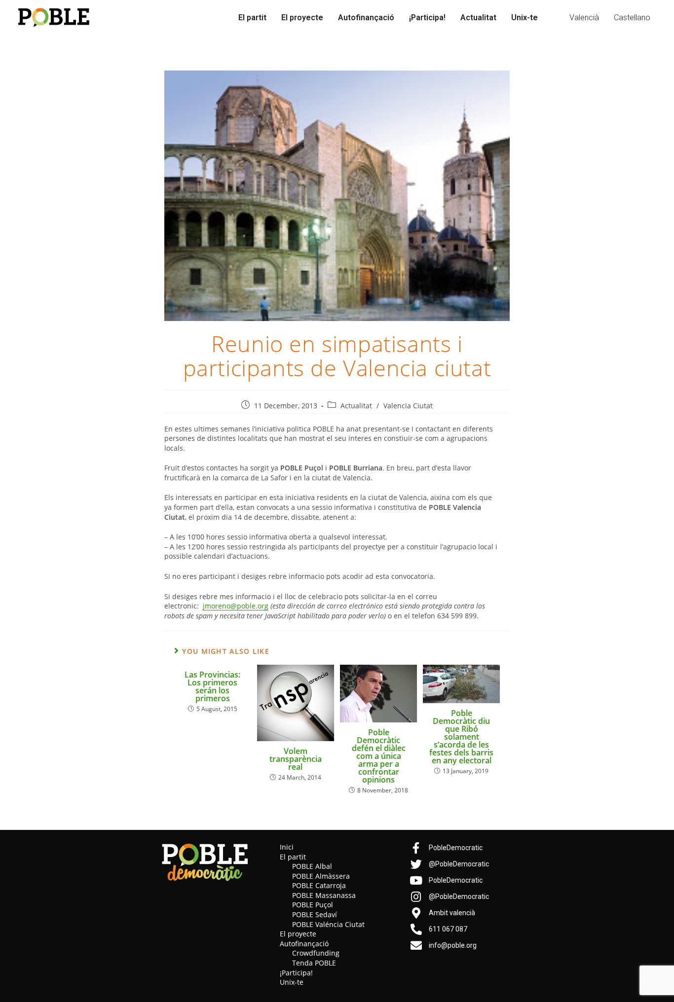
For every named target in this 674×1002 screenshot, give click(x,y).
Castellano (632, 17)
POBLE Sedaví (314, 914)
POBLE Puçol (312, 904)
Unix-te (524, 17)
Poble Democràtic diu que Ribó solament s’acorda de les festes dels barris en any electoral (461, 736)
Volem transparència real (295, 759)
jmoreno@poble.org (235, 605)
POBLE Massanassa (324, 895)
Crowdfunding (315, 953)
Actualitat (478, 17)
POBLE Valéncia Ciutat (328, 924)
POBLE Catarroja (319, 885)
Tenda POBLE (314, 962)
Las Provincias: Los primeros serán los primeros (212, 686)
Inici (287, 847)
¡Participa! (427, 17)
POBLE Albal (312, 866)
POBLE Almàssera (321, 876)
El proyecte (302, 17)
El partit (252, 17)
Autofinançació (366, 17)
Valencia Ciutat (408, 405)
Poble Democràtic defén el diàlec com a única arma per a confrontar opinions (379, 756)
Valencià (584, 17)
